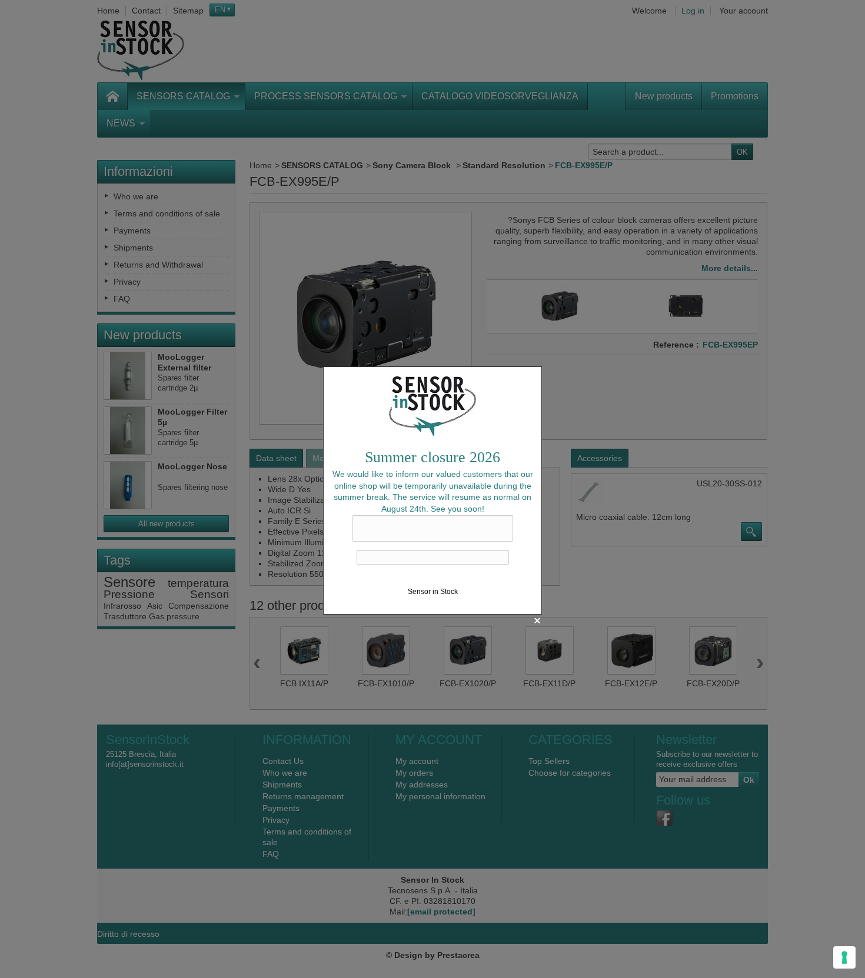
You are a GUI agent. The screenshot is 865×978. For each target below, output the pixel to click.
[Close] (537, 620)
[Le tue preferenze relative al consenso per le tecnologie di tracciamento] (844, 957)
